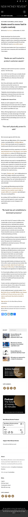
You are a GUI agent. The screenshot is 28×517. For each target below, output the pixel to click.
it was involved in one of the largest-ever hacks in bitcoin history (14, 151)
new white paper (18, 44)
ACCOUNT (4, 21)
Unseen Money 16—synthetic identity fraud (18, 351)
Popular (13, 330)
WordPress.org (5, 487)
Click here (3, 306)
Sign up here (4, 301)
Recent (5, 330)
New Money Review (14, 504)
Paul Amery (10, 30)
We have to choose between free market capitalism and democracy (13, 345)
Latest (16, 21)
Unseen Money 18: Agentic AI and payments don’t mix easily (12, 336)
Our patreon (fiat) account (9, 444)
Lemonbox (11, 472)
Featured (10, 21)
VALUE (21, 21)
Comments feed (5, 485)
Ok (14, 514)
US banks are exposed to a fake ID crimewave (18, 358)
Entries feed (4, 483)
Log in (3, 481)
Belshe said (10, 173)
